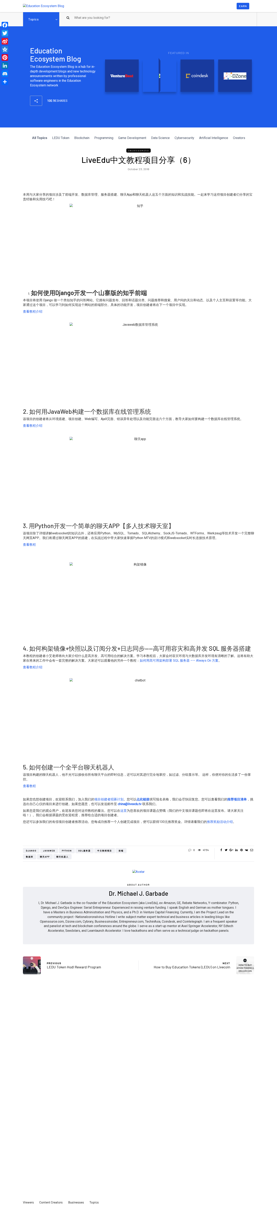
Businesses (76, 1202)
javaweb (49, 850)
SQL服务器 (84, 850)
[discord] (5, 74)
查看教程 (29, 544)
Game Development (132, 138)
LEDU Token (60, 138)
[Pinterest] (5, 57)
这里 (123, 811)
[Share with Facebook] (221, 850)
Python (67, 850)
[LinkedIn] (5, 66)
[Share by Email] (251, 850)
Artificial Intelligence (213, 138)
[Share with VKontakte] (246, 850)
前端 (121, 850)
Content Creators (51, 1202)
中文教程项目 (104, 850)
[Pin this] (241, 850)
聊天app (45, 856)
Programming (103, 138)
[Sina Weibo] (5, 41)
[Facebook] (5, 25)
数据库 (29, 856)
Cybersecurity (184, 138)
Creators (239, 138)
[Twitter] (5, 33)
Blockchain (81, 138)
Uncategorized (138, 150)
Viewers (28, 1202)
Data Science (160, 138)
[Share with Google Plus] (231, 850)
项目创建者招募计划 (108, 799)
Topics (33, 19)
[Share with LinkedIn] (236, 850)
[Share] (5, 82)
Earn (243, 6)
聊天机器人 (62, 856)
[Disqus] (138, 1037)
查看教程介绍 (32, 311)
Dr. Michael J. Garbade (138, 893)
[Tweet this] (226, 850)
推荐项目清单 (237, 799)
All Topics (39, 138)
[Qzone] (5, 49)
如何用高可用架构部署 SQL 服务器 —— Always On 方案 (179, 660)
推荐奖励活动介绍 (220, 822)
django (31, 850)
